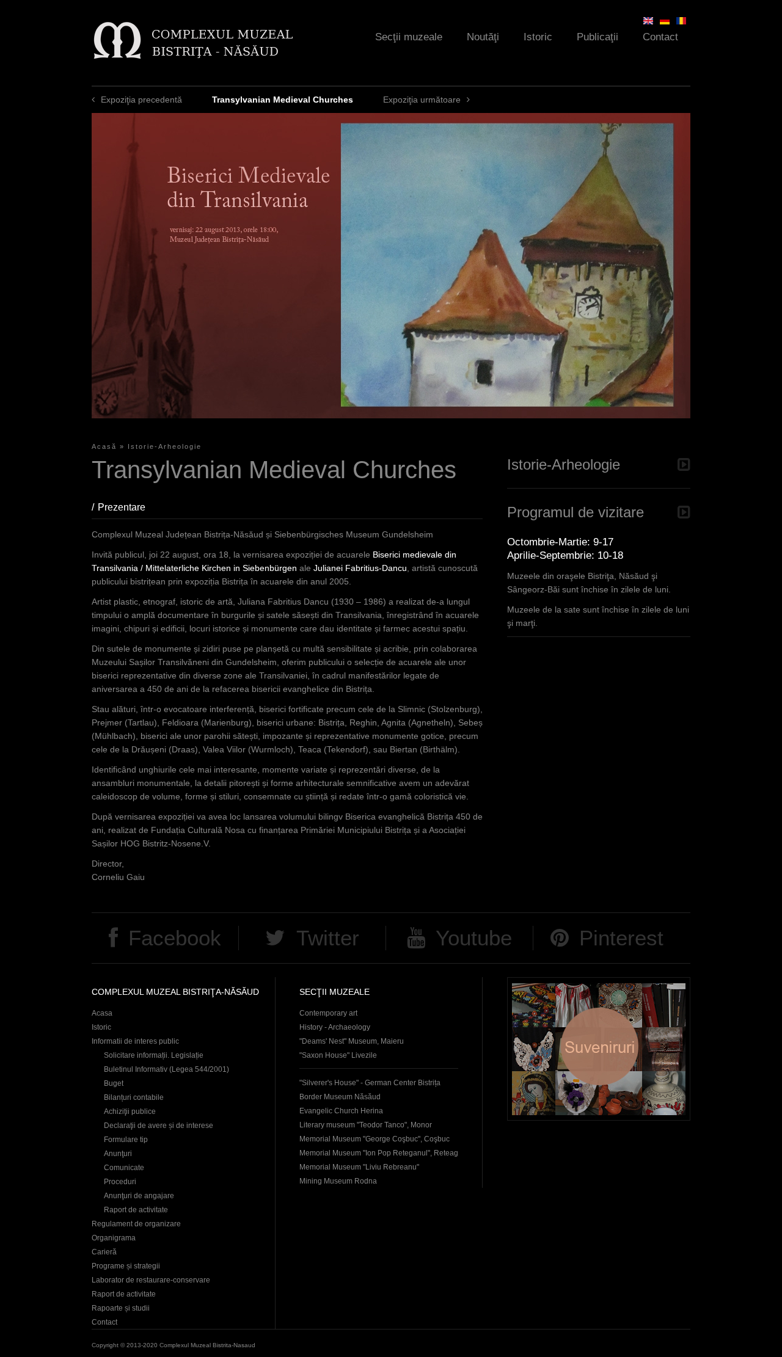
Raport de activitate (136, 1210)
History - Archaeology (334, 1027)
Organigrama (114, 1238)
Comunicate (124, 1167)
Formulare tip (126, 1139)
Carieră (104, 1252)
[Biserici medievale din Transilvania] (681, 20)
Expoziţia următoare (422, 99)
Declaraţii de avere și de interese (158, 1125)
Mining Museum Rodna (338, 1181)
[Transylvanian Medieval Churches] (648, 20)
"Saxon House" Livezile (338, 1055)
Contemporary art (328, 1013)
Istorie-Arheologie (165, 446)
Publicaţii (597, 37)
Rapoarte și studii (121, 1308)
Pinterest (621, 938)
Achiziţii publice (130, 1111)
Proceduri (120, 1181)
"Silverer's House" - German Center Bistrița (369, 1083)
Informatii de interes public (135, 1041)
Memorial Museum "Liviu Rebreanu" (359, 1167)
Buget (113, 1083)
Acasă (104, 446)
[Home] (193, 40)
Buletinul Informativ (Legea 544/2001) (166, 1069)
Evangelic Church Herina (341, 1111)
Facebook (174, 938)
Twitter (327, 938)
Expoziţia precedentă (141, 99)
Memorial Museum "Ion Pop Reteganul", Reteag (378, 1153)
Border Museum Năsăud (340, 1097)
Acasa (102, 1013)
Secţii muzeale (408, 37)
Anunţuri (118, 1153)
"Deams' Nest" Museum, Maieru (351, 1041)
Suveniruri (598, 1049)
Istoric (538, 37)
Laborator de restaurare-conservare (151, 1280)
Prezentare (128, 507)
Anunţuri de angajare (139, 1195)
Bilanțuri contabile (134, 1097)
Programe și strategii (126, 1266)
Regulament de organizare (136, 1224)
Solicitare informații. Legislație (153, 1055)
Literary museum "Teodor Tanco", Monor (365, 1125)
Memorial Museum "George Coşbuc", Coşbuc (374, 1139)
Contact (660, 37)
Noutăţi (483, 37)
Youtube (474, 938)
